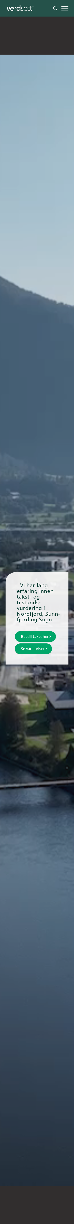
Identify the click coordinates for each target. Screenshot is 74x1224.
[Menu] (62, 8)
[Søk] (53, 8)
